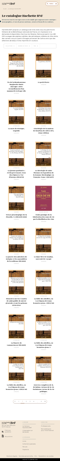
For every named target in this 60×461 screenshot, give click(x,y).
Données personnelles (26, 456)
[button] (10, 46)
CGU (35, 456)
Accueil (4, 8)
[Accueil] (8, 3)
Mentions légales (11, 456)
